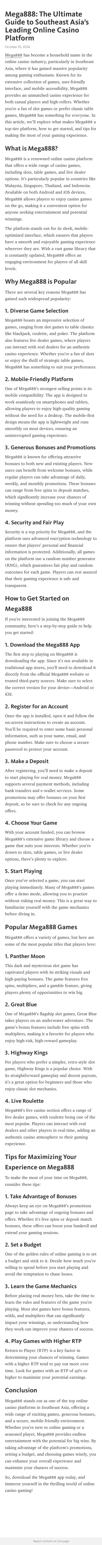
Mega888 (13, 55)
